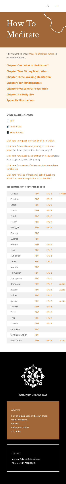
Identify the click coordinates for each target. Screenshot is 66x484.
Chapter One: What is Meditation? (28, 65)
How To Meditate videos (41, 53)
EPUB (49, 193)
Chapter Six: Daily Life (20, 94)
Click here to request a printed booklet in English (30, 140)
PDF (37, 193)
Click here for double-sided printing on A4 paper (30, 155)
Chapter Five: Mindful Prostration (27, 88)
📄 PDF (10, 120)
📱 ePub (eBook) (15, 132)
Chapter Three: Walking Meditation (29, 77)
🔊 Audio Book (14, 126)
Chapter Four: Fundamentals (24, 82)
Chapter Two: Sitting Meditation (27, 71)
